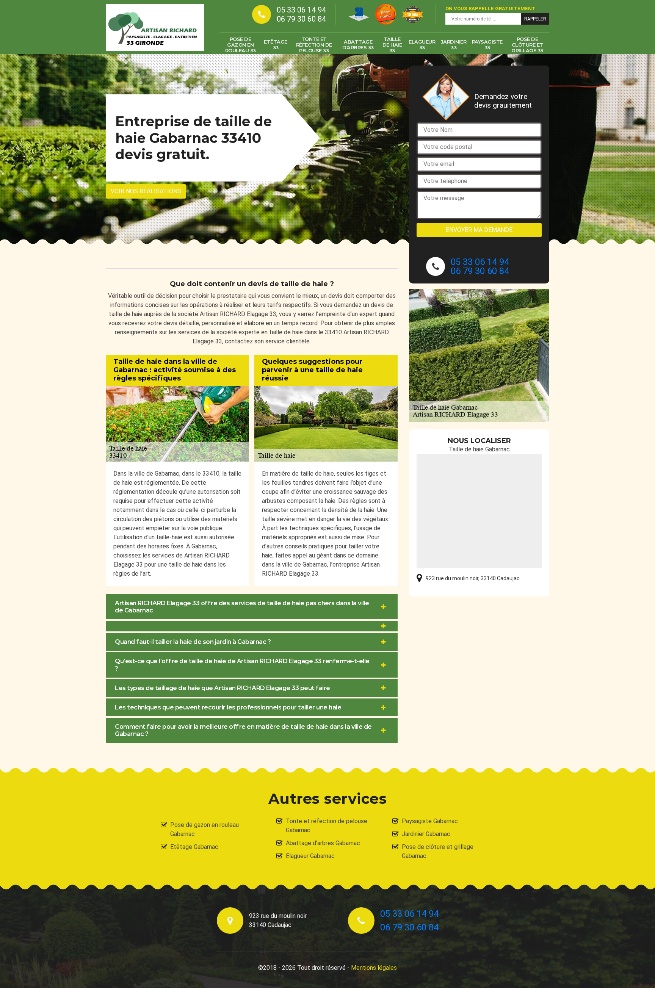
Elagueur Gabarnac (310, 856)
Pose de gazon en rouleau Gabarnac (204, 829)
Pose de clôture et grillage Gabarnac (437, 851)
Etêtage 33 (275, 44)
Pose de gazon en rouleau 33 (240, 44)
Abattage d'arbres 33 (358, 44)
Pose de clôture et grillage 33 (527, 44)
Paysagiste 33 (487, 44)
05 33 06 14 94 (301, 9)
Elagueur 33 (422, 44)
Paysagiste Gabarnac (430, 821)
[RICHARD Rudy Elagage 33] (155, 27)
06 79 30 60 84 (301, 18)
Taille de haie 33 (392, 44)
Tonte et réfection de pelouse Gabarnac (326, 825)
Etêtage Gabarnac (194, 846)
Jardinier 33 (454, 44)
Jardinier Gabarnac (426, 834)
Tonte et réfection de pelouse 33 (314, 44)
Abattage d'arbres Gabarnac (323, 843)
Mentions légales (374, 967)
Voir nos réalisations (146, 191)
